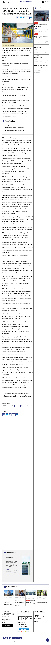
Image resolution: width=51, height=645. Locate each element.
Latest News (40, 8)
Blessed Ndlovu (38, 70)
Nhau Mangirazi (39, 31)
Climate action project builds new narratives (14, 127)
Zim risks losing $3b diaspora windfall (30, 602)
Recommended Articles (12, 586)
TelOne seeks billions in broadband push (8, 602)
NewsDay (37, 615)
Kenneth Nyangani (38, 61)
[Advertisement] (17, 485)
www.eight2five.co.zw (27, 395)
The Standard (38, 618)
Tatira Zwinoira (9, 571)
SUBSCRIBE (7, 625)
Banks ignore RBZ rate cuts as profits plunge (19, 604)
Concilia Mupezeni (37, 72)
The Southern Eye (39, 620)
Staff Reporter (38, 42)
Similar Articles (12, 552)
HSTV (36, 621)
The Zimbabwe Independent (41, 616)
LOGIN (47, 1)
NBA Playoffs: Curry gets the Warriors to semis (15, 125)
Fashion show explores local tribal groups (14, 133)
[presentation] (7, 578)
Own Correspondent (12, 18)
